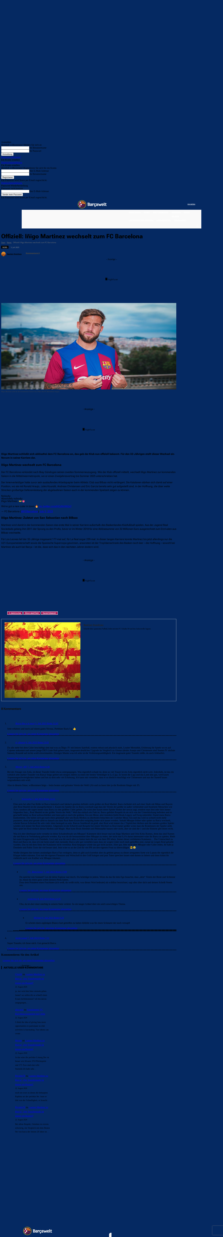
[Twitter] (179, 204)
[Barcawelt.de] (92, 204)
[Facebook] (166, 204)
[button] (197, 225)
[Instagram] (173, 204)
